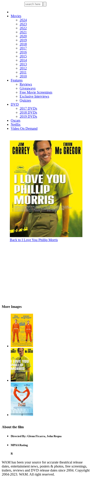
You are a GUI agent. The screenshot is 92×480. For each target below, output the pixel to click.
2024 (23, 20)
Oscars (15, 120)
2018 (23, 44)
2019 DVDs (28, 116)
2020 (23, 36)
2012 (23, 68)
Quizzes (25, 100)
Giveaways (28, 88)
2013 (23, 64)
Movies (16, 16)
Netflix (16, 124)
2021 (23, 32)
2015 (23, 56)
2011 (23, 72)
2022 (23, 28)
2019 (23, 40)
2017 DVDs (28, 108)
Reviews (26, 84)
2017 (23, 48)
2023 (23, 24)
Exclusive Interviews (34, 96)
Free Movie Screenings (36, 92)
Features (17, 80)
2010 (23, 76)
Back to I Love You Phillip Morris (34, 240)
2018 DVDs (28, 112)
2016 (23, 52)
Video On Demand (24, 128)
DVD (15, 104)
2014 (23, 60)
